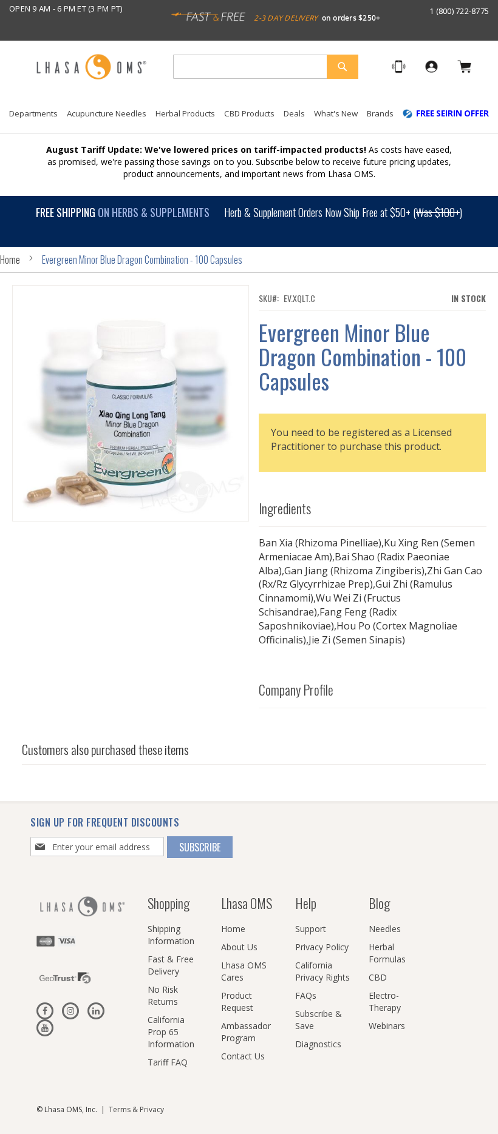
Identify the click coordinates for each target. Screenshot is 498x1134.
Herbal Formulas (387, 953)
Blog (379, 903)
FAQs (305, 995)
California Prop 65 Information (171, 1032)
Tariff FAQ (168, 1062)
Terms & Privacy (136, 1109)
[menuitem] (34, 113)
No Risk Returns (163, 995)
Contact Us (243, 1056)
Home (10, 259)
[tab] (372, 505)
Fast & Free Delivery (171, 965)
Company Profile (296, 689)
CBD (378, 977)
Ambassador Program (246, 1032)
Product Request (237, 1001)
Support (310, 928)
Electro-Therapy (385, 1001)
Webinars (387, 1026)
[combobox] (265, 67)
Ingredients (285, 508)
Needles (385, 928)
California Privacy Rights (322, 971)
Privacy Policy (322, 947)
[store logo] (91, 67)
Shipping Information (171, 935)
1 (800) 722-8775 (459, 10)
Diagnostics (318, 1044)
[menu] (249, 118)
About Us (239, 947)
